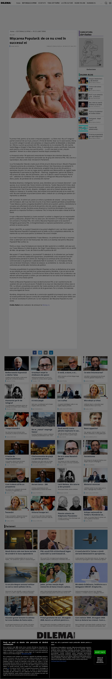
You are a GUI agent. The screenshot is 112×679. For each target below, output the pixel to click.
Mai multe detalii (26, 653)
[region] (56, 659)
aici (8, 668)
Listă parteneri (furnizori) (58, 661)
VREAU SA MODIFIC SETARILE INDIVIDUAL (100, 660)
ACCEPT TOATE (100, 652)
